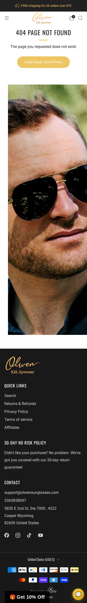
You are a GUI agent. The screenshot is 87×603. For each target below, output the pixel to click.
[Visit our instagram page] (18, 535)
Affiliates (11, 427)
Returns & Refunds (20, 404)
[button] (27, 597)
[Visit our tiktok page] (29, 535)
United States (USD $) (41, 559)
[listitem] (43, 6)
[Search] (80, 17)
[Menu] (6, 18)
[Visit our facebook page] (6, 535)
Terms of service (18, 419)
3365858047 (15, 500)
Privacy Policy (16, 412)
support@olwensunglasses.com (31, 492)
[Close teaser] (50, 589)
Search (10, 396)
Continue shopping (43, 62)
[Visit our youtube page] (40, 535)
